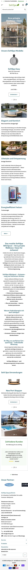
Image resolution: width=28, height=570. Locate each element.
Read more (21, 1)
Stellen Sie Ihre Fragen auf (14, 536)
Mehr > (6, 233)
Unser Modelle (14, 37)
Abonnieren (25, 555)
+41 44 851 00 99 (8, 531)
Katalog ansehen (2, 5)
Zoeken (25, 9)
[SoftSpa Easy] (14, 60)
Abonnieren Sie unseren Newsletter (8, 550)
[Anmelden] (23, 5)
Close (14, 540)
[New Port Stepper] (14, 381)
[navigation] (1, 1)
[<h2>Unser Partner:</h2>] (9, 484)
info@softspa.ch (8, 533)
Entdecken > (14, 94)
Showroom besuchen (14, 42)
